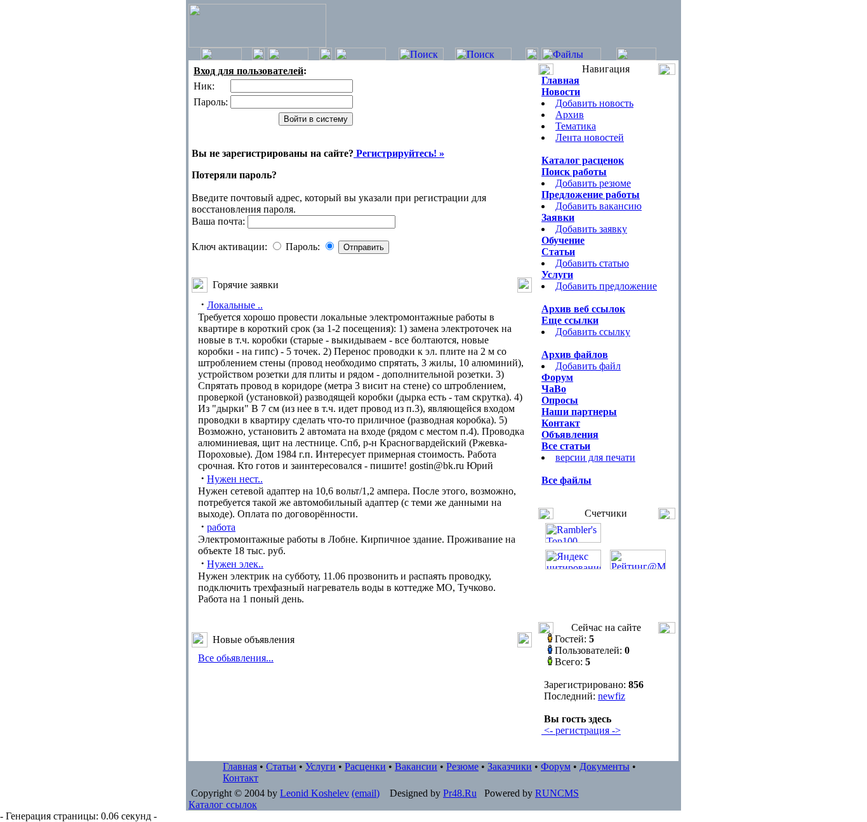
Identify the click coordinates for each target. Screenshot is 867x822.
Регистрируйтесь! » (399, 153)
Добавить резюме (593, 183)
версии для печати (595, 457)
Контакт (240, 777)
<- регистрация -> (581, 730)
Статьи (281, 766)
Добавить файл (588, 366)
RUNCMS (557, 793)
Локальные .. (235, 305)
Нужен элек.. (235, 564)
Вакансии (416, 766)
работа (221, 527)
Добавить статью (592, 263)
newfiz (611, 696)
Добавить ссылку (592, 331)
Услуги (320, 766)
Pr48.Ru (460, 793)
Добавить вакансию (598, 206)
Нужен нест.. (235, 479)
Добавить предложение (606, 286)
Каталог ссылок (223, 804)
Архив (569, 114)
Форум (556, 766)
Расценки (365, 766)
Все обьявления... (236, 658)
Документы (604, 766)
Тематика (575, 126)
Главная (240, 766)
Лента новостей (589, 137)
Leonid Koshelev (314, 793)
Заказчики (509, 766)
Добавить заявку (591, 228)
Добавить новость (594, 103)
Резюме (462, 766)
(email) (366, 793)
